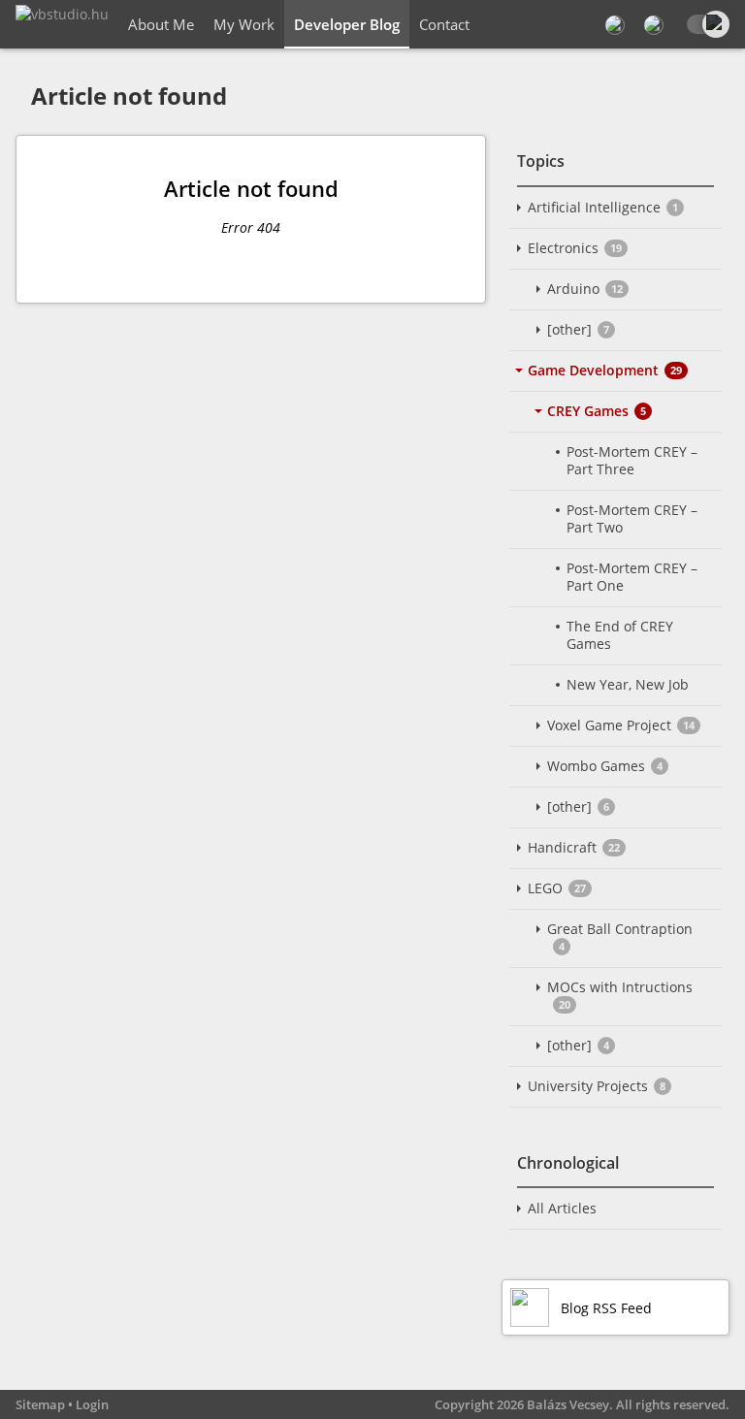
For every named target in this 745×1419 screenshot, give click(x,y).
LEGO (557, 888)
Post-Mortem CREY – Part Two (632, 518)
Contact (444, 24)
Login (92, 1404)
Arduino (585, 288)
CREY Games (596, 411)
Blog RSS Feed (606, 1308)
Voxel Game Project (621, 725)
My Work (244, 24)
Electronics (575, 248)
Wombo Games (605, 766)
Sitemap (40, 1404)
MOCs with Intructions (620, 995)
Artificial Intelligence (603, 207)
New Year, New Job (628, 684)
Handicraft (574, 847)
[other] (578, 329)
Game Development (605, 370)
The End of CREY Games (620, 635)
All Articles (562, 1208)
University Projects (596, 1086)
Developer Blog (347, 24)
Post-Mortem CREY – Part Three (632, 460)
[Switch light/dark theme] (706, 24)
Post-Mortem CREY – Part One (632, 577)
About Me (161, 24)
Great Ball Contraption (620, 936)
